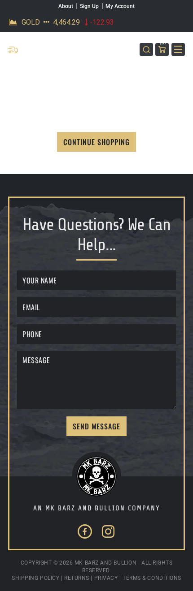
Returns (76, 578)
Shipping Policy (35, 578)
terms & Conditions (152, 578)
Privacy (106, 578)
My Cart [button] (163, 44)
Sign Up (89, 6)
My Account (120, 6)
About (65, 6)
